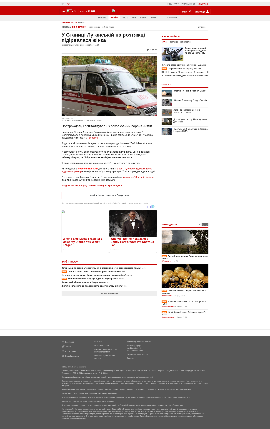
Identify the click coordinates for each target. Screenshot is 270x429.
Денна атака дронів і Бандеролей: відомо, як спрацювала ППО (195, 50)
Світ (134, 17)
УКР (68, 3)
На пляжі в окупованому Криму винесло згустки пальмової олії (97, 275)
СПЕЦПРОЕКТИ (203, 3)
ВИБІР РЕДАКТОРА (169, 224)
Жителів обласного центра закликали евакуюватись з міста (95, 286)
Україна (114, 17)
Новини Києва (94, 27)
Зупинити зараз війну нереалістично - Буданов (184, 65)
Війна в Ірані (93, 26)
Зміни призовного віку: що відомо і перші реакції (93, 279)
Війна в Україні (108, 27)
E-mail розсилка (72, 356)
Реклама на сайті (102, 346)
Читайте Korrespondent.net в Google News (109, 195)
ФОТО (176, 3)
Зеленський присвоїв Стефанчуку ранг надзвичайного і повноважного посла (104, 268)
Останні (164, 42)
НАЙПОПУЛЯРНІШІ (188, 3)
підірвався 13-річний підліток (137, 177)
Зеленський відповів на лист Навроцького (86, 282)
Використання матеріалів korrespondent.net (105, 350)
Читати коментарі (109, 293)
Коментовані (185, 42)
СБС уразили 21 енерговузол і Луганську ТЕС (186, 72)
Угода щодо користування (137, 354)
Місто (125, 17)
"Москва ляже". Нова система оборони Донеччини (93, 271)
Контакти (98, 342)
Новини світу (167, 296)
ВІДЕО (170, 3)
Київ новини (166, 261)
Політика (81, 22)
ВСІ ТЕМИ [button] (201, 27)
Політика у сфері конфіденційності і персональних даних (135, 348)
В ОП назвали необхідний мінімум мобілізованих (185, 75)
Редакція (130, 358)
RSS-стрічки (70, 351)
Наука (153, 17)
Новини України (169, 36)
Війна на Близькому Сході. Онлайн (190, 100)
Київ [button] (63, 11)
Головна (102, 17)
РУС (63, 3)
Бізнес (143, 17)
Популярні (174, 42)
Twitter (68, 347)
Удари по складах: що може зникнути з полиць (186, 111)
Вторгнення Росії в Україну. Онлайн (181, 68)
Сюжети (165, 84)
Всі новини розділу (69, 22)
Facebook (93, 137)
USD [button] (81, 11)
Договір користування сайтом (139, 342)
